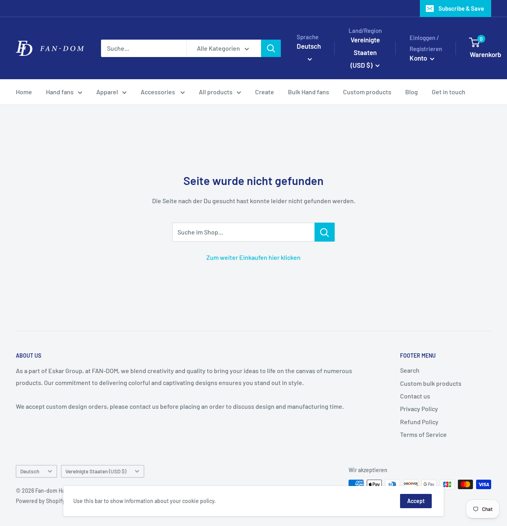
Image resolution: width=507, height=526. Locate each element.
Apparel (107, 91)
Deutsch (29, 471)
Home (24, 91)
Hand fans (60, 91)
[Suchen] (271, 48)
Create (264, 91)
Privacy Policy (419, 408)
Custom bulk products (430, 383)
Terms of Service (423, 434)
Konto (419, 58)
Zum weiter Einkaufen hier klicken (253, 257)
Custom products (367, 91)
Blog (411, 91)
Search (409, 370)
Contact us (415, 396)
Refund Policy (419, 421)
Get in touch (448, 91)
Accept (416, 500)
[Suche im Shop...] (324, 232)
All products (216, 91)
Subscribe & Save (461, 8)
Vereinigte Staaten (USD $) (95, 471)
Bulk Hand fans (308, 91)
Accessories (158, 91)
